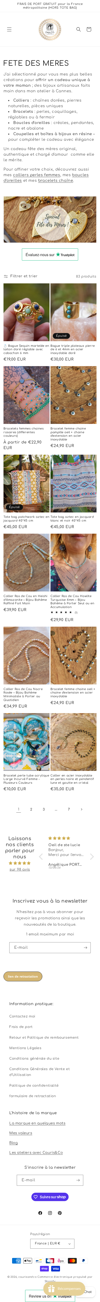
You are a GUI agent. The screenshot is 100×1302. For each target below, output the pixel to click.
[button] (9, 29)
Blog (13, 1143)
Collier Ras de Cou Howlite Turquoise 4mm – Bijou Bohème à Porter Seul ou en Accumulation (72, 601)
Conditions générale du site (34, 1058)
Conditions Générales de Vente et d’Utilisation (39, 1072)
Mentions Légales (25, 1048)
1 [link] (19, 809)
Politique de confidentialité (34, 1085)
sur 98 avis (20, 870)
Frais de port (21, 1027)
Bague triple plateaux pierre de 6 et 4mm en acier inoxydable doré (72, 349)
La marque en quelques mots (37, 1123)
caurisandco (27, 1276)
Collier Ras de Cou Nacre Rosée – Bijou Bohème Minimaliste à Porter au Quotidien (23, 694)
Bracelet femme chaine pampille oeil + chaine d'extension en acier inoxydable (68, 434)
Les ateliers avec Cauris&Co (36, 1153)
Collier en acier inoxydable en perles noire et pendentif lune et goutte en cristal (72, 779)
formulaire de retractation (32, 1096)
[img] (19, 863)
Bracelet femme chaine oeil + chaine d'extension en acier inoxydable (72, 692)
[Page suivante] (81, 809)
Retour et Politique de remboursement (44, 1037)
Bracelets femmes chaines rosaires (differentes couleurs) (23, 432)
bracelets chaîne (55, 181)
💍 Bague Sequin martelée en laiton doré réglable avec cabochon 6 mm (26, 349)
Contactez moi (22, 1016)
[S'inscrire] (85, 947)
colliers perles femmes (36, 175)
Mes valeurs (20, 1133)
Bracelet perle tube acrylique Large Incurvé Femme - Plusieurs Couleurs (26, 779)
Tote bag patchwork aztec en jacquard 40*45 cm (26, 518)
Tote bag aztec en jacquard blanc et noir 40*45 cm (72, 518)
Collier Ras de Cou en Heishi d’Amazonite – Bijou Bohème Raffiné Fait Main (25, 599)
